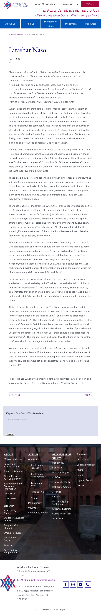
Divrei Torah (23, 34)
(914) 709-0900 (26, 579)
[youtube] (80, 584)
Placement (82, 454)
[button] (78, 4)
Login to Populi (85, 480)
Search (10, 434)
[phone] (88, 584)
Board (80, 475)
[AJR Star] (8, 575)
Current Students (86, 464)
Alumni (80, 469)
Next (87, 394)
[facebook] (66, 584)
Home (12, 34)
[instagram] (73, 584)
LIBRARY (9, 505)
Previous (15, 394)
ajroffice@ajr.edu (46, 579)
